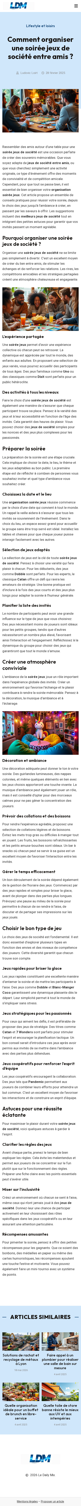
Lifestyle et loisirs (40, 26)
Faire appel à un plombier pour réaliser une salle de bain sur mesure (60, 1361)
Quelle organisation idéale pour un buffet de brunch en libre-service (20, 1412)
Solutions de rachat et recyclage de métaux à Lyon (21, 1359)
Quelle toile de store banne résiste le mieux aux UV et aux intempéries (60, 1412)
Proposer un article (52, 1502)
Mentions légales (27, 1502)
